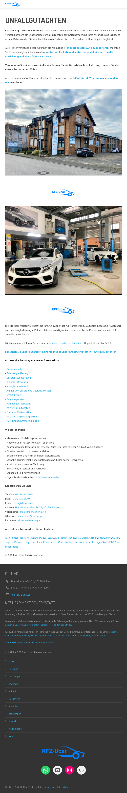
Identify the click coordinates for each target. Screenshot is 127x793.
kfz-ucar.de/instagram (30, 520)
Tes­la (23, 537)
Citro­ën (93, 537)
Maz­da (42, 537)
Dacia (85, 537)
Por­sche (83, 542)
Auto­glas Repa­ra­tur (17, 382)
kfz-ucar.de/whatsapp (30, 516)
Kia (57, 537)
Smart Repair (14, 394)
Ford (75, 542)
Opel (61, 542)
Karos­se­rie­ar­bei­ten (17, 369)
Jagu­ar (63, 537)
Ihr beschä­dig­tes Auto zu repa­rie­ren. (87, 47)
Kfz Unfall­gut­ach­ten (18, 407)
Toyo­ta (9, 542)
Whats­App (95, 78)
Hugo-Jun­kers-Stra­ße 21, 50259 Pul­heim (37, 507)
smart (101, 537)
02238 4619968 (24, 494)
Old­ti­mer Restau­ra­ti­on (19, 412)
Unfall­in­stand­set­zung (19, 377)
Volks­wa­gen (95, 542)
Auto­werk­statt (53, 360)
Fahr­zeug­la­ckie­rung (17, 373)
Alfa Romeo (12, 537)
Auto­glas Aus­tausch (17, 386)
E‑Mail (76, 78)
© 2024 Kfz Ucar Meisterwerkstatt (25, 555)
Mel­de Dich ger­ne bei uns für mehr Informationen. (30, 642)
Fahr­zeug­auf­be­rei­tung (19, 403)
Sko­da (68, 542)
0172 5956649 (21, 498)
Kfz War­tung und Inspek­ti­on (22, 416)
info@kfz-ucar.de (23, 503)
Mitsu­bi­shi (32, 537)
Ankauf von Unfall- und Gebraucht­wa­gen (29, 390)
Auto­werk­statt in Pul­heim (66, 343)
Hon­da (71, 537)
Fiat (78, 537)
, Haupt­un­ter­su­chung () (23, 420)
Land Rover (43, 542)
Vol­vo (54, 542)
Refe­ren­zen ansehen (49, 477)
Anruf (84, 78)
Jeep (27, 542)
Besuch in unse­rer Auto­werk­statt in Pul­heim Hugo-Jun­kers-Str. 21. (38, 624)
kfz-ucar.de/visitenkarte (33, 511)
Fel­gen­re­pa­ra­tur (15, 399)
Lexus (51, 537)
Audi (105, 542)
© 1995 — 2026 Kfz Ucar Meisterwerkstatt (29, 652)
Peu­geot (19, 542)
